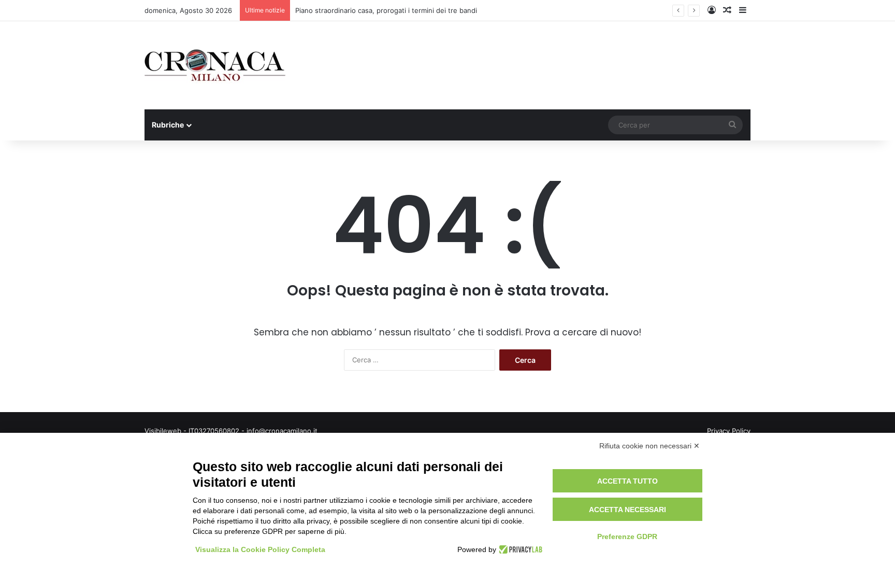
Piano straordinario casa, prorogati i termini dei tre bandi (386, 10)
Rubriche (168, 124)
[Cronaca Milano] (215, 65)
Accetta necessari (627, 509)
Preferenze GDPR (627, 536)
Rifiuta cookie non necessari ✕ (649, 446)
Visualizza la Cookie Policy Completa (260, 549)
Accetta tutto (627, 481)
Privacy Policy (728, 431)
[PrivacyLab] (519, 549)
